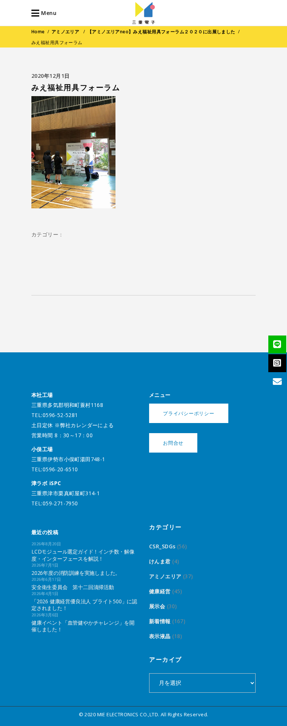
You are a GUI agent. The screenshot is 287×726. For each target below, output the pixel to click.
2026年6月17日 (46, 579)
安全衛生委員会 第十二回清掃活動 (72, 587)
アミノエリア (66, 31)
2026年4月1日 (45, 593)
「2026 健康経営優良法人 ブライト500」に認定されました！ (84, 605)
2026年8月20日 (46, 543)
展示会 (157, 606)
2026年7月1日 (45, 565)
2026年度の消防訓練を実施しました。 (75, 572)
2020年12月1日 (50, 75)
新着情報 (160, 621)
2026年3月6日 (45, 615)
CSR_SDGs (162, 546)
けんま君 (160, 561)
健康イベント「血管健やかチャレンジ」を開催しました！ (83, 626)
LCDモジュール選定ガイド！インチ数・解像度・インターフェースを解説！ (83, 555)
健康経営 (160, 591)
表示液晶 (160, 636)
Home (38, 31)
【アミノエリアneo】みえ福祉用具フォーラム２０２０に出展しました (161, 31)
